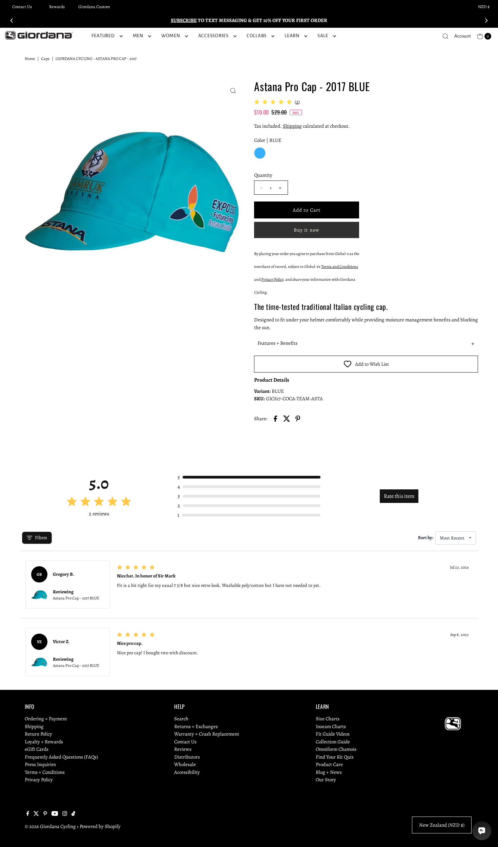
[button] (366, 343)
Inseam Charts (331, 726)
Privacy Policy (39, 779)
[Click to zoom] (233, 90)
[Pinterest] (45, 814)
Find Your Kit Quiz (335, 757)
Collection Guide (333, 741)
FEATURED (103, 35)
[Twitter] (36, 814)
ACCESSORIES (213, 35)
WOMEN (170, 35)
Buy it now (306, 230)
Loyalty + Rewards (44, 741)
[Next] (486, 20)
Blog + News (329, 772)
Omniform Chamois (336, 749)
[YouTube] (54, 814)
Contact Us (22, 6)
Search (181, 718)
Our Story (326, 779)
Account (462, 36)
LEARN (292, 35)
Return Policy (38, 733)
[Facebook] (27, 814)
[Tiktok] (73, 814)
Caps (45, 58)
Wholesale (185, 764)
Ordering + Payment (46, 718)
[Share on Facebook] (275, 418)
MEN (138, 35)
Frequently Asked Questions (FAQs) (61, 757)
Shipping (292, 126)
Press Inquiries (40, 764)
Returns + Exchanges (196, 726)
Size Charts (327, 718)
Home (30, 58)
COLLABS (257, 35)
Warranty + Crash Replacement (206, 733)
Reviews (182, 749)
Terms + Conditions (45, 772)
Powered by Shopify (100, 826)
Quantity (263, 175)
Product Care (329, 764)
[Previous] (12, 20)
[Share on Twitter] (287, 418)
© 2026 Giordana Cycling (50, 826)
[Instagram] (64, 814)
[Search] (445, 36)
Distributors (187, 757)
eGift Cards (36, 749)
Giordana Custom (94, 6)
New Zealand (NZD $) (441, 825)
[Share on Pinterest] (298, 418)
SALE (322, 35)
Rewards (57, 6)
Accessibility (187, 772)
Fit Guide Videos (333, 733)
